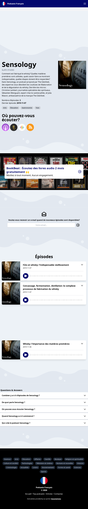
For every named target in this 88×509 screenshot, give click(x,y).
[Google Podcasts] (22, 127)
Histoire (80, 463)
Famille (47, 459)
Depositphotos (56, 499)
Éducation (14, 108)
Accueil (28, 494)
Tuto (37, 108)
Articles (49, 494)
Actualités (25, 467)
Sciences (77, 467)
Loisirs (35, 467)
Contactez (58, 494)
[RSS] (30, 127)
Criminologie (11, 467)
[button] (84, 3)
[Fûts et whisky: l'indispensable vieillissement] (11, 270)
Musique (58, 459)
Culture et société (11, 463)
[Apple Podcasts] (5, 127)
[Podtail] (14, 127)
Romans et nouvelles (64, 463)
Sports (43, 471)
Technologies (27, 463)
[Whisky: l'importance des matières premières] (11, 349)
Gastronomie (27, 108)
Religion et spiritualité (74, 459)
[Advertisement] (44, 27)
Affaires (37, 459)
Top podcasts (38, 494)
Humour (7, 459)
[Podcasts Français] (44, 480)
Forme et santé (64, 467)
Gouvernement (48, 467)
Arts (5, 108)
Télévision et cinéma (44, 463)
